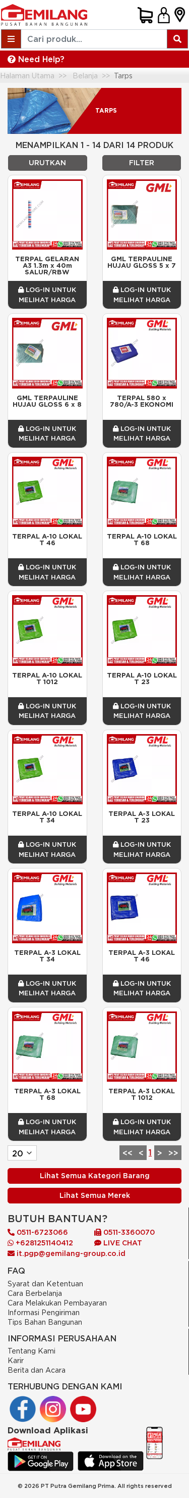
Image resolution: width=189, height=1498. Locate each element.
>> (173, 1153)
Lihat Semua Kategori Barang (95, 1175)
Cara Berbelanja (35, 1293)
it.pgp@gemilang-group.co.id (71, 1253)
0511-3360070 (128, 1232)
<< (127, 1153)
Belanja (85, 75)
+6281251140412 (43, 1242)
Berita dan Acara (37, 1370)
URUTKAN (47, 162)
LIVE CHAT (121, 1242)
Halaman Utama (27, 75)
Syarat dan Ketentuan (45, 1283)
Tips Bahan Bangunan (45, 1322)
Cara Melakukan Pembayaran (57, 1302)
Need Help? (40, 59)
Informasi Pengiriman (44, 1312)
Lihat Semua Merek (94, 1195)
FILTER (141, 162)
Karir (16, 1360)
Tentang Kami (31, 1350)
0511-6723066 (41, 1232)
